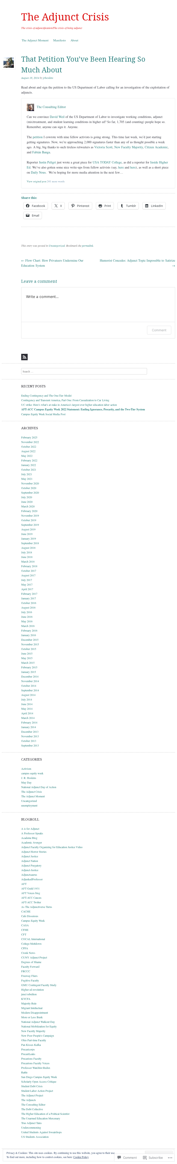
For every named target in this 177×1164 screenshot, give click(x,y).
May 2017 (26, 584)
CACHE (25, 911)
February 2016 (29, 630)
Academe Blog (29, 838)
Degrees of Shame (31, 962)
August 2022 (28, 451)
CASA (25, 925)
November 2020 (30, 483)
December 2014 (29, 676)
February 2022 (29, 460)
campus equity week (32, 773)
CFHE (24, 930)
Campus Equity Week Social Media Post (43, 414)
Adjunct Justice (29, 856)
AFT (24, 884)
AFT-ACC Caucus (31, 897)
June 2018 (26, 557)
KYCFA (25, 999)
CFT (23, 934)
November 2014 (30, 681)
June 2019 (26, 534)
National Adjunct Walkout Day (38, 1022)
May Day (26, 782)
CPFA (24, 948)
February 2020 (29, 511)
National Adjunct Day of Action (38, 787)
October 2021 (28, 469)
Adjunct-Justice (29, 870)
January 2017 (28, 598)
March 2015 (28, 662)
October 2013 (28, 741)
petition (38, 137)
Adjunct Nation (29, 861)
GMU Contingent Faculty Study (38, 985)
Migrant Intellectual (31, 1008)
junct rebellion (29, 994)
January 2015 (28, 672)
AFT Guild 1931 (30, 888)
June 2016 (26, 616)
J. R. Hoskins (28, 778)
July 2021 (26, 474)
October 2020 (28, 488)
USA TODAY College (107, 162)
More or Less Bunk (32, 1017)
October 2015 (28, 649)
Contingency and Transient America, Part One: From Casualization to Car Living (65, 400)
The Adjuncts (28, 1100)
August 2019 (28, 529)
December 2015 (29, 639)
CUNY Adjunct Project (34, 957)
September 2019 (30, 524)
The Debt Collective (32, 1109)
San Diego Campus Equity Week (39, 1077)
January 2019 (28, 538)
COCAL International (33, 939)
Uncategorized (57, 245)
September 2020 (30, 492)
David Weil (57, 116)
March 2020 (28, 506)
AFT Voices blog (30, 893)
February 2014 (29, 722)
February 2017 (29, 593)
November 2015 (30, 644)
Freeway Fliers (29, 976)
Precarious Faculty (31, 1058)
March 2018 (28, 561)
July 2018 (26, 552)
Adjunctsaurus (29, 874)
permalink (87, 245)
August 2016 (28, 607)
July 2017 (26, 580)
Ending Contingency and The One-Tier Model (46, 395)
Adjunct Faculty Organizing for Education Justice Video (52, 847)
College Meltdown (31, 943)
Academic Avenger (31, 842)
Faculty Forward (30, 966)
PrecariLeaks (28, 1054)
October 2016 (28, 603)
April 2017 (27, 589)
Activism (26, 768)
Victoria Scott (103, 147)
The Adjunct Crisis (65, 17)
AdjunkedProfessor (32, 879)
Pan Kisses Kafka (31, 1045)
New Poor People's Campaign (37, 1035)
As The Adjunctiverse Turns (36, 907)
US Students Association (35, 1136)
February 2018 (29, 566)
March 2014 (28, 718)
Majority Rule (28, 1003)
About (74, 40)
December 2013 (29, 731)
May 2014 (26, 708)
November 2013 (30, 736)
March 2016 (28, 626)
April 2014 (27, 713)
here (121, 167)
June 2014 (26, 704)
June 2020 (26, 501)
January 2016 (28, 635)
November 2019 (30, 515)
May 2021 (26, 478)
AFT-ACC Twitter (31, 902)
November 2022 (30, 442)
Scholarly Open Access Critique (38, 1081)
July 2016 (26, 612)
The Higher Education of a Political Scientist (45, 1113)
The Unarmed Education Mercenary (40, 1118)
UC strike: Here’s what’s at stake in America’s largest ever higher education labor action (69, 404)
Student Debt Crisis (32, 1086)
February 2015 (29, 667)
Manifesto (59, 40)
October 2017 (28, 570)
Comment (159, 330)
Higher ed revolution (32, 989)
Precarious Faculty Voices (35, 1063)
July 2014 (26, 699)
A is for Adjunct (30, 828)
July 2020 (26, 497)
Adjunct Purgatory (31, 865)
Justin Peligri (47, 162)
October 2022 (28, 446)
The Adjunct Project (32, 1095)
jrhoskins (48, 78)
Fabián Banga (41, 152)
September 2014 (30, 690)
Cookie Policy (81, 1157)
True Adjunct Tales (31, 1123)
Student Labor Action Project (37, 1091)
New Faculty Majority (128, 147)
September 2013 (30, 745)
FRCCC (25, 971)
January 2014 (28, 727)
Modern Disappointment (34, 1012)
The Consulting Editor (51, 107)
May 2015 (26, 658)
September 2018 (30, 543)
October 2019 (28, 520)
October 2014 (28, 685)
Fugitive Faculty (30, 980)
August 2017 (28, 575)
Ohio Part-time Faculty (33, 1040)
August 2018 (28, 547)
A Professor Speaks (32, 833)
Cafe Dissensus (29, 916)
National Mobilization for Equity (39, 1026)
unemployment (29, 805)
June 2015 (26, 653)
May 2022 (26, 456)
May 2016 (26, 621)
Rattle (24, 1072)
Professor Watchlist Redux (35, 1068)
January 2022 (28, 465)
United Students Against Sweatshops (41, 1132)
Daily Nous (38, 172)
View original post (36, 181)
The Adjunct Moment (35, 40)
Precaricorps (28, 1049)
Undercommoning (31, 1127)
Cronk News (28, 953)
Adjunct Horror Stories (34, 851)
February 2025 (29, 437)
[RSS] (24, 357)
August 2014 (28, 695)
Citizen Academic (156, 147)
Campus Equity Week (33, 920)
